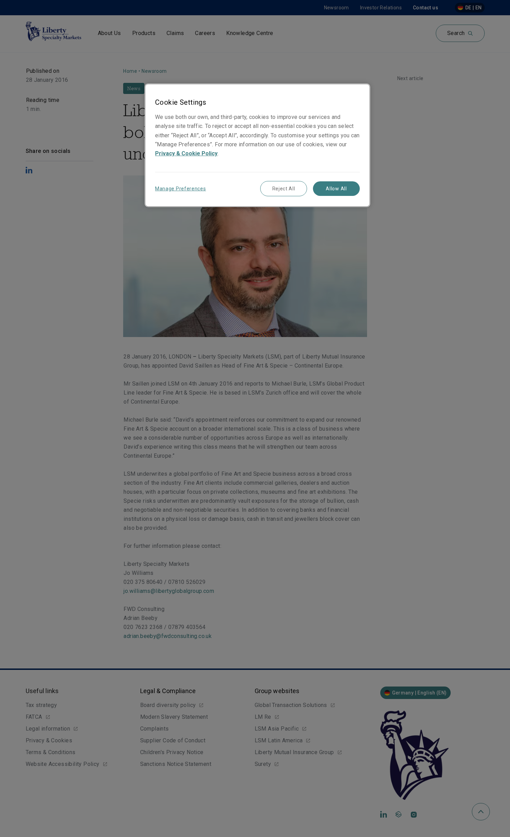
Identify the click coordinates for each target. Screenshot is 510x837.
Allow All (336, 188)
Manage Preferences (180, 188)
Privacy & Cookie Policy (186, 153)
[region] (257, 145)
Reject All (283, 188)
